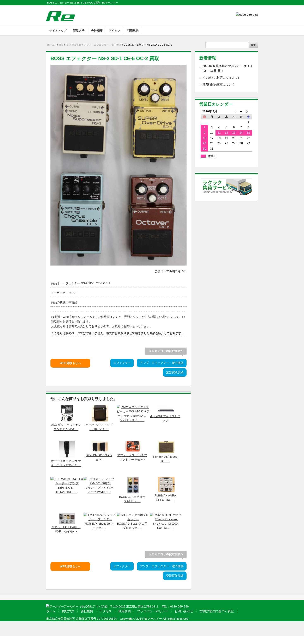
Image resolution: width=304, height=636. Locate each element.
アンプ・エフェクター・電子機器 (102, 44)
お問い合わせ (184, 611)
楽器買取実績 (73, 44)
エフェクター (122, 362)
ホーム (51, 44)
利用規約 (133, 30)
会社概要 (97, 30)
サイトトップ (58, 30)
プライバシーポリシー (152, 611)
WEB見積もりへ (70, 363)
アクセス (115, 30)
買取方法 (79, 30)
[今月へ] (241, 111)
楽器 (61, 44)
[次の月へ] (248, 111)
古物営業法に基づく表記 (217, 611)
